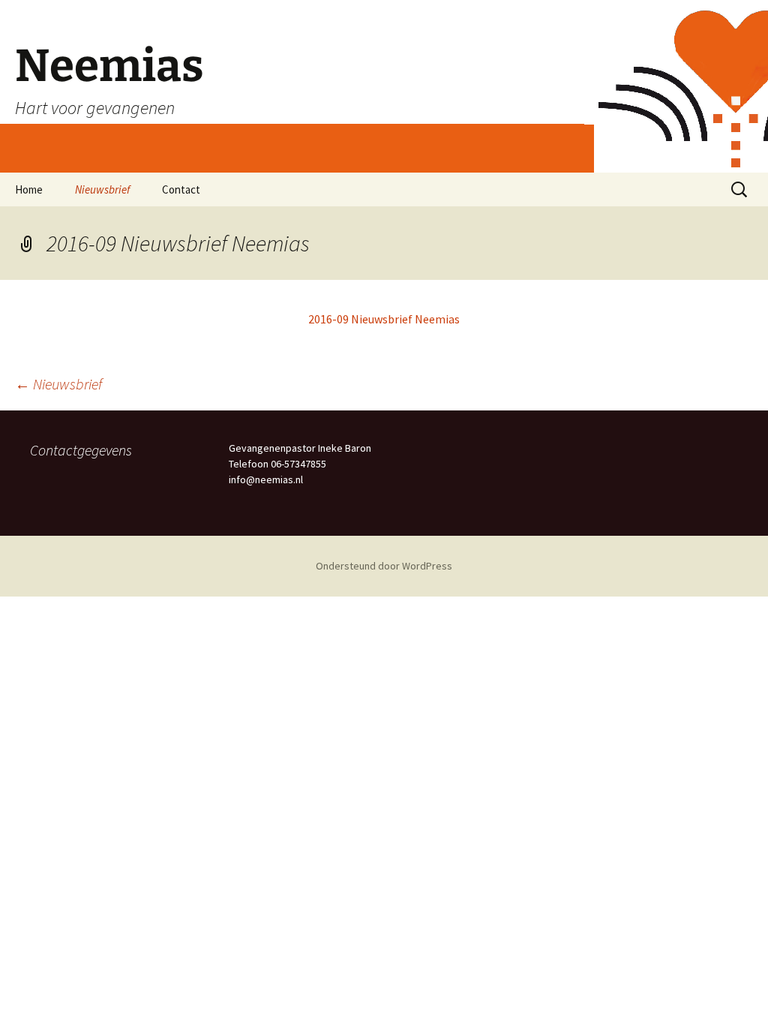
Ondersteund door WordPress (384, 566)
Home (29, 189)
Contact (181, 189)
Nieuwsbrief (102, 189)
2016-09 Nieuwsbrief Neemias (384, 318)
